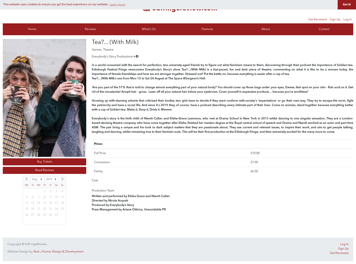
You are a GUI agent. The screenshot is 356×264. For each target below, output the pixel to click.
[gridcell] (50, 209)
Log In (347, 19)
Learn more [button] (117, 4)
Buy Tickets (44, 161)
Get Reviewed (317, 19)
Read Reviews (44, 170)
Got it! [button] (347, 4)
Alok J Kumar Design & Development (58, 251)
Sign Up (335, 19)
